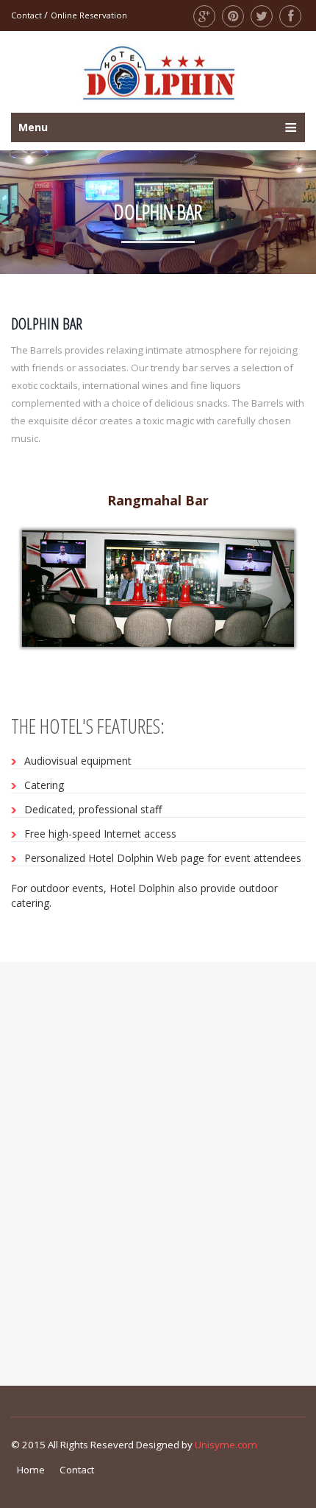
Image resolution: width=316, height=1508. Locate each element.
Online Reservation (89, 15)
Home (31, 1469)
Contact (26, 15)
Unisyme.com (226, 1444)
